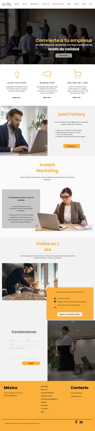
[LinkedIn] (81, 422)
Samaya (44, 402)
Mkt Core (44, 390)
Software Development (47, 399)
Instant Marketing (47, 393)
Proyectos (44, 405)
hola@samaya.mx (76, 396)
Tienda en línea (46, 396)
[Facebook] (76, 422)
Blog (42, 412)
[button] (16, 97)
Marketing (44, 386)
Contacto (44, 409)
